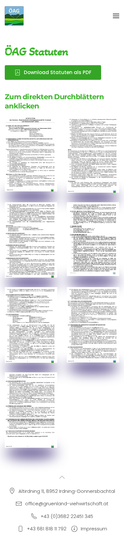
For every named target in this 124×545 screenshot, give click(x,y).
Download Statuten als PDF (58, 72)
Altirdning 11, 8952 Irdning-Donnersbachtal (66, 491)
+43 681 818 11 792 (46, 528)
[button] (116, 16)
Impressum (94, 528)
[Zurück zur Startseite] (14, 16)
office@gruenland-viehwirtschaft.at (66, 503)
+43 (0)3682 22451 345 (66, 516)
